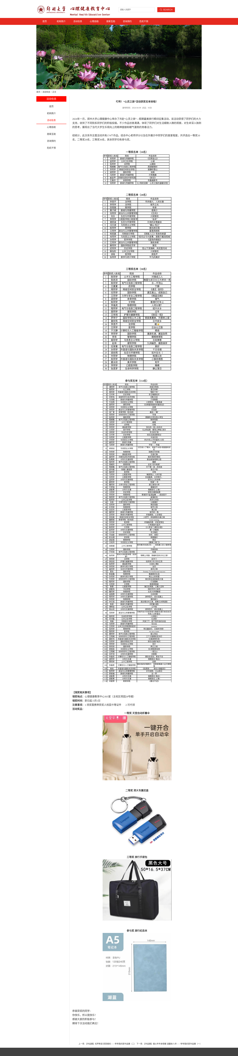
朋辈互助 (110, 21)
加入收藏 (198, 3)
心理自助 (94, 21)
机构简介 (61, 21)
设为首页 (189, 3)
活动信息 (77, 21)
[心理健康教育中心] (51, 4)
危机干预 (143, 21)
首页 (44, 21)
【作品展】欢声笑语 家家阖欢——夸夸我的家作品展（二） (111, 1044)
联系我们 (179, 3)
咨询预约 (127, 21)
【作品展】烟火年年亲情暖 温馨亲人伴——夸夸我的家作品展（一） (173, 1044)
